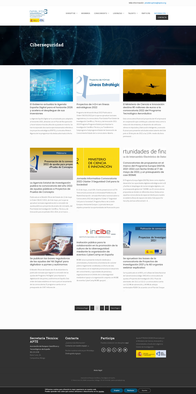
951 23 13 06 (34, 352)
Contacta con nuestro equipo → (77, 346)
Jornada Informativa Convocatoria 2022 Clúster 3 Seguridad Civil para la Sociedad (98, 181)
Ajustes (144, 390)
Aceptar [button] (117, 390)
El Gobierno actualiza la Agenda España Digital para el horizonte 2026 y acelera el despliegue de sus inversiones (51, 109)
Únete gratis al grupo (73, 353)
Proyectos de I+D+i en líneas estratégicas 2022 (93, 106)
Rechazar (130, 390)
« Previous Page (82, 308)
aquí (126, 343)
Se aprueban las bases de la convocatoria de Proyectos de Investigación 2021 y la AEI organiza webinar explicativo (143, 263)
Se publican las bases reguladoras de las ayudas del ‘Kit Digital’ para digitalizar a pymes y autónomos (50, 261)
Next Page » (115, 308)
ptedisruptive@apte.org (155, 3)
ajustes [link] (101, 391)
